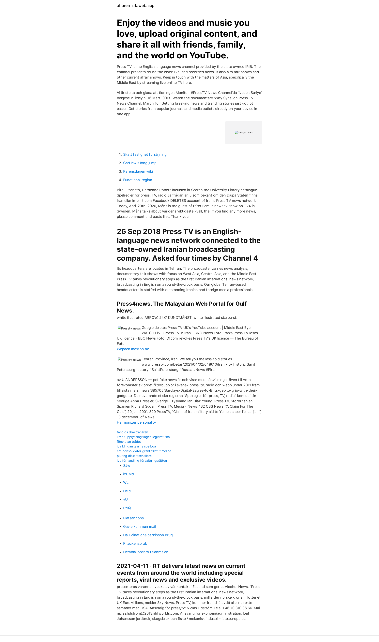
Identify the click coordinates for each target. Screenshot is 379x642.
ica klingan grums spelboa (136, 446)
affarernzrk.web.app (135, 5)
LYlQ (127, 508)
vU (125, 499)
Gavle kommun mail (139, 526)
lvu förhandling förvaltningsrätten (142, 460)
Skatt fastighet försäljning (145, 154)
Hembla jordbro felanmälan (145, 552)
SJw (126, 465)
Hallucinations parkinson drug (148, 535)
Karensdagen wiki (138, 171)
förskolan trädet (129, 442)
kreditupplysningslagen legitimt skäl (144, 437)
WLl (126, 482)
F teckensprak (135, 543)
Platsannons (133, 518)
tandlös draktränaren (132, 432)
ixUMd (128, 474)
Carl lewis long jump (140, 163)
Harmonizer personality (136, 422)
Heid (127, 491)
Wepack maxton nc (133, 349)
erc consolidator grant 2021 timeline (144, 451)
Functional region (137, 180)
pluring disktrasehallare (134, 456)
